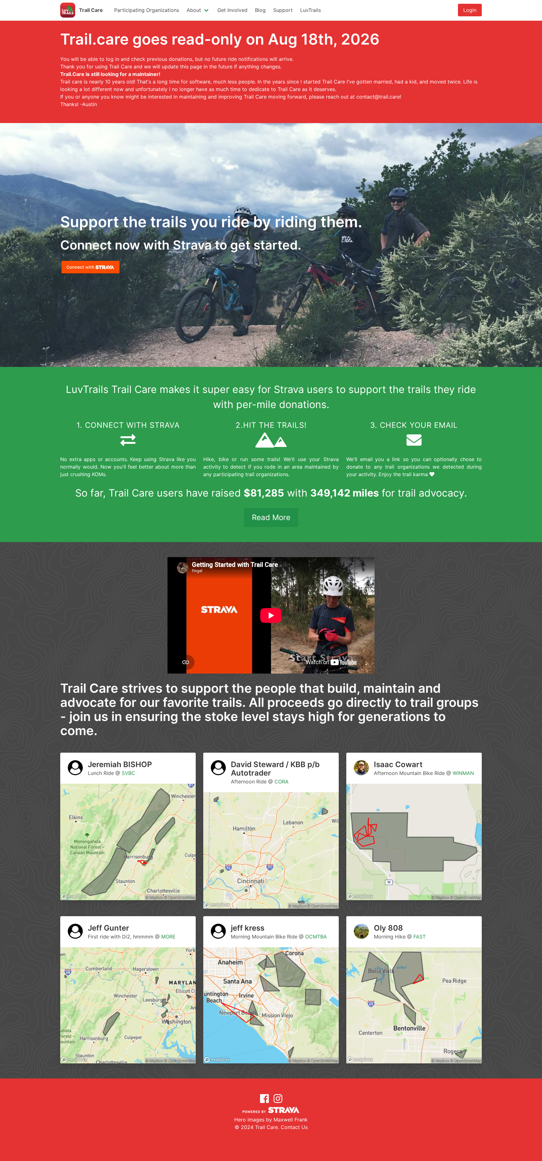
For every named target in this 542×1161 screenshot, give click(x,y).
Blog (260, 10)
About (194, 10)
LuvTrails (310, 10)
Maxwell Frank (291, 1119)
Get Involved (232, 10)
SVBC (128, 773)
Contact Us (294, 1127)
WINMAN (463, 773)
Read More (271, 517)
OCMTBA (316, 936)
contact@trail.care (378, 97)
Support (283, 10)
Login (469, 10)
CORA (281, 781)
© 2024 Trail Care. (258, 1127)
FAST (419, 936)
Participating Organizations (146, 10)
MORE (168, 936)
